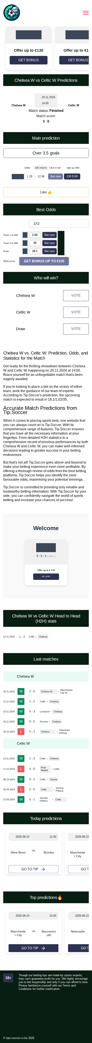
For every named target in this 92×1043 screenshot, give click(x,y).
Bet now (55, 176)
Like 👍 (46, 192)
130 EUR (72, 176)
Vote (76, 295)
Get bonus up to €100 (44, 261)
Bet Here (46, 577)
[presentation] (8, 564)
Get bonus (28, 60)
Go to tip (29, 869)
